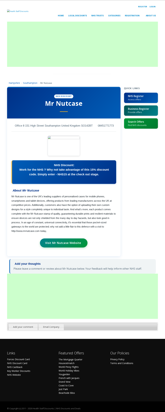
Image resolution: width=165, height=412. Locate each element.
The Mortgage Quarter (70, 359)
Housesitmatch (66, 363)
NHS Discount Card (17, 363)
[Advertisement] (82, 44)
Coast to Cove (66, 385)
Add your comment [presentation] (23, 326)
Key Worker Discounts (18, 370)
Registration (132, 15)
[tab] (23, 327)
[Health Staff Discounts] (17, 11)
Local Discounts (77, 15)
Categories (114, 15)
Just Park (63, 389)
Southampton (30, 82)
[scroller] (159, 408)
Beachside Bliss (67, 392)
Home (61, 15)
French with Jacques (69, 378)
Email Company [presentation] (51, 326)
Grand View (64, 381)
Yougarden (64, 374)
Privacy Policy (117, 359)
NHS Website (14, 374)
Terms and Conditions (121, 363)
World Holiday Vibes (69, 370)
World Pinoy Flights (69, 366)
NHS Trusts (97, 15)
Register (142, 6)
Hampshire (14, 82)
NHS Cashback (14, 367)
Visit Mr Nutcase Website (63, 243)
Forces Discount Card (18, 359)
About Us (151, 15)
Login (152, 6)
